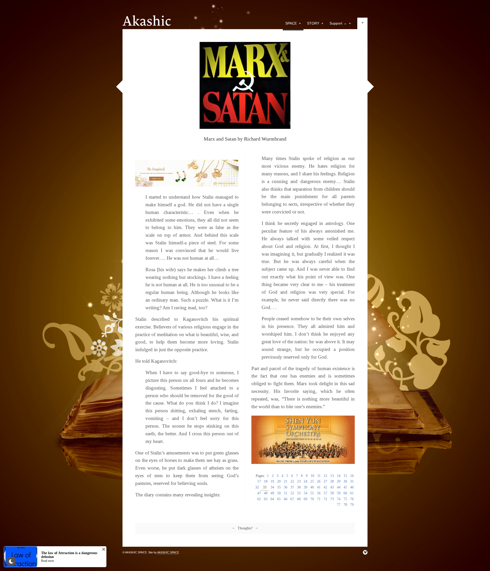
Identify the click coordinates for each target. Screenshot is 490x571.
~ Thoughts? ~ (245, 528)
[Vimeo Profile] (365, 552)
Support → (340, 23)
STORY (315, 23)
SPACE (293, 23)
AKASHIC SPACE (168, 552)
